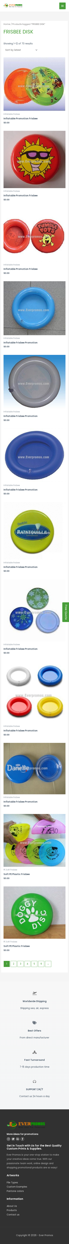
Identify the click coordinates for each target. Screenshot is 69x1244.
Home (7, 24)
